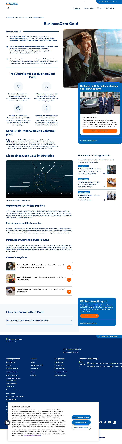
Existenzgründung (60, 368)
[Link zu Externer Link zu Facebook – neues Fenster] (100, 422)
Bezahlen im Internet (11, 375)
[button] (100, 131)
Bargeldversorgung (11, 372)
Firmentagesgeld (59, 365)
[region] (53, 421)
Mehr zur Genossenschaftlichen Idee (72, 349)
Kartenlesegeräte (11, 399)
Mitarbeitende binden (60, 375)
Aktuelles (33, 375)
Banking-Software (11, 362)
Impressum (38, 435)
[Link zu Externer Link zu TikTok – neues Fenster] (105, 422)
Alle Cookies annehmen (81, 417)
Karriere (32, 372)
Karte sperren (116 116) (36, 365)
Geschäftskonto (10, 393)
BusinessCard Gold (11, 383)
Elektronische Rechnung (12, 390)
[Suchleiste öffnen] (8, 8)
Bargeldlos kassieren (12, 368)
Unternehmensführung (61, 372)
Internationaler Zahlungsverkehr (15, 396)
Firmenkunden (88, 2)
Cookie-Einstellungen (81, 427)
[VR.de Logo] (14, 3)
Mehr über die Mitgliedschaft (70, 352)
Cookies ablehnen (81, 422)
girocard (8, 365)
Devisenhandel (10, 386)
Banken (32, 362)
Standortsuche (34, 368)
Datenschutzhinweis (29, 435)
